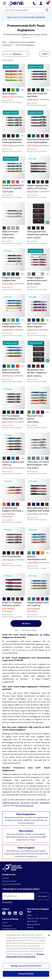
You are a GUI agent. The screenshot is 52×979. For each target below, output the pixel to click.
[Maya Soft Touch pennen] (38, 397)
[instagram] (10, 914)
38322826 (17, 884)
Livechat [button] (5, 878)
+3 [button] (47, 90)
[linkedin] (15, 914)
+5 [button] (22, 182)
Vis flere (26, 623)
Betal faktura (32, 921)
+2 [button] (47, 274)
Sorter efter (7, 54)
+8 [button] (22, 90)
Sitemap (30, 927)
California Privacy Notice (23, 957)
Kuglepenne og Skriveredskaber (22, 42)
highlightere (45, 802)
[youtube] (21, 914)
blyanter (34, 802)
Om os (4, 922)
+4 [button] (47, 320)
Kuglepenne (7, 45)
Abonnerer (42, 896)
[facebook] (4, 914)
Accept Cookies (26, 974)
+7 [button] (22, 320)
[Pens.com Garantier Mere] (12, 868)
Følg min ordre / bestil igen (37, 918)
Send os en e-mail (9, 881)
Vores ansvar (7, 926)
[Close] (49, 935)
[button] (4, 90)
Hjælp (29, 915)
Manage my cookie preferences (26, 966)
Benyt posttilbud (33, 924)
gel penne (25, 802)
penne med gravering (24, 805)
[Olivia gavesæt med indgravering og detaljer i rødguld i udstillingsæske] (38, 213)
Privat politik (7, 902)
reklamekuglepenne (10, 802)
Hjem (4, 42)
